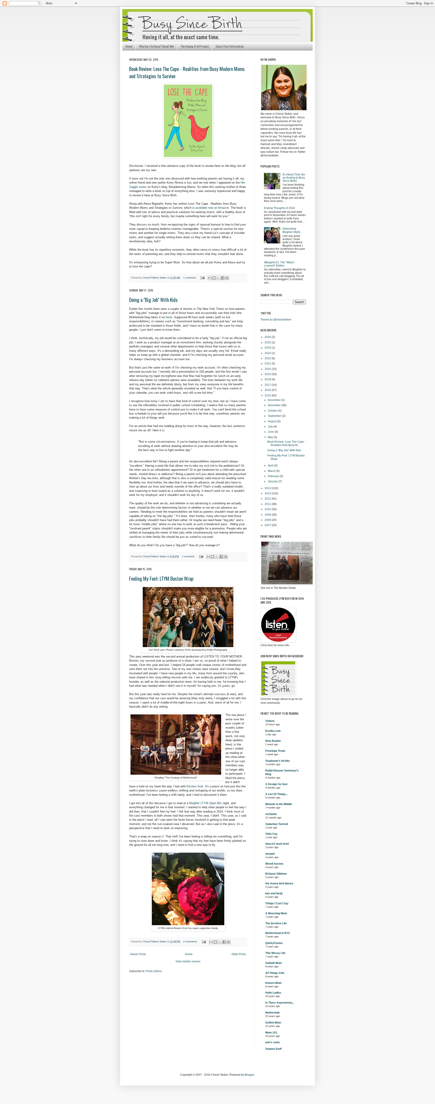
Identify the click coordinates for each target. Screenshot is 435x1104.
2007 (268, 525)
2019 (268, 374)
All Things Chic (275, 973)
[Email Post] (202, 277)
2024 (268, 347)
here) (169, 317)
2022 (268, 358)
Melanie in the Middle (278, 804)
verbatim (271, 814)
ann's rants (272, 1042)
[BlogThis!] (214, 278)
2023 (268, 353)
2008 (268, 520)
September (275, 415)
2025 (268, 342)
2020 (268, 369)
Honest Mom (273, 983)
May (271, 437)
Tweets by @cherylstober (276, 319)
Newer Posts (138, 954)
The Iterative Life (276, 923)
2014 (268, 488)
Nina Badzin (273, 740)
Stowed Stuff (273, 1049)
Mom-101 (271, 1032)
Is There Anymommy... (279, 1002)
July (270, 426)
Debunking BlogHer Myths (292, 230)
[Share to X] (218, 278)
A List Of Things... (276, 794)
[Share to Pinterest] (227, 278)
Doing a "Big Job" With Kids (153, 299)
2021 (268, 363)
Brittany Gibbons (276, 873)
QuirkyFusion (274, 943)
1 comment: (190, 277)
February (274, 476)
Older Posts (239, 954)
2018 (268, 379)
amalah (270, 853)
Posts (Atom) (154, 971)
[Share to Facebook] (222, 278)
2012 (268, 498)
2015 (268, 395)
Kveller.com (273, 731)
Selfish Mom (273, 1022)
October (273, 410)
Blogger (249, 1074)
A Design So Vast (276, 784)
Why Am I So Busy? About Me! (156, 46)
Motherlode (272, 1012)
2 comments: (190, 941)
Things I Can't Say (276, 903)
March (272, 471)
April (271, 465)
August (272, 421)
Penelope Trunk (275, 750)
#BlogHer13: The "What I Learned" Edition (279, 264)
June (271, 431)
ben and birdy (274, 893)
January (273, 481)
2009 (268, 514)
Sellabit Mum (273, 963)
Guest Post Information (230, 46)
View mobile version (188, 961)
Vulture (270, 721)
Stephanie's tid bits (277, 760)
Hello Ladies (273, 992)
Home (129, 46)
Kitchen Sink (194, 786)
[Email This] (210, 278)
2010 (268, 509)
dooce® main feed (277, 843)
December (274, 400)
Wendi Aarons (274, 863)
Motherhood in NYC (277, 933)
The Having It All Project (195, 46)
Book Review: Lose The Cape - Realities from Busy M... (286, 443)
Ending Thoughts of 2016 (279, 208)
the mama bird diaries (279, 883)
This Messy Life (275, 953)
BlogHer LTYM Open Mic (205, 803)
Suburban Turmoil (276, 824)
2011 (268, 504)
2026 (268, 337)
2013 (268, 493)
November (274, 405)
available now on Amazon (212, 207)
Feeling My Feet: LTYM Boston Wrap (161, 578)
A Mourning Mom (276, 913)
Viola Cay (271, 833)
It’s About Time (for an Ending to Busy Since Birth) (294, 178)
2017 (268, 384)
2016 (268, 390)
